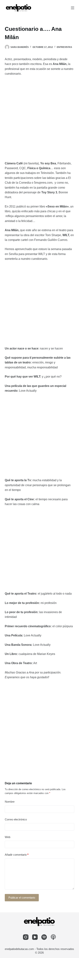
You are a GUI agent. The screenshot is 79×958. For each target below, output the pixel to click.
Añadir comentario (16, 854)
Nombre (10, 801)
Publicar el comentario (21, 897)
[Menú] (72, 8)
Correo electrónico (16, 819)
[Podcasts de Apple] (53, 937)
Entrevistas (64, 47)
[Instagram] (25, 937)
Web (7, 837)
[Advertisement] (39, 120)
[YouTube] (35, 937)
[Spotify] (44, 937)
